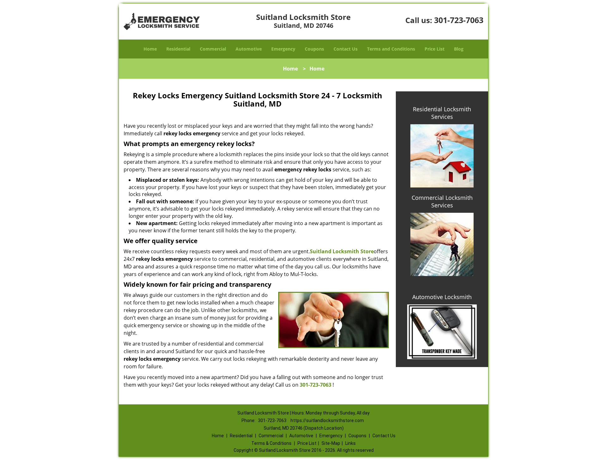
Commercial (213, 49)
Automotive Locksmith (442, 297)
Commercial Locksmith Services (442, 201)
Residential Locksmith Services (442, 112)
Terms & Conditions (271, 443)
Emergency (283, 49)
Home (150, 49)
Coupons (314, 49)
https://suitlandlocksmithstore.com (327, 420)
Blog (458, 49)
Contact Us (346, 49)
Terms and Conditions (391, 49)
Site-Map (331, 443)
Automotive (249, 49)
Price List (435, 49)
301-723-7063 (458, 20)
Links (350, 443)
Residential (178, 49)
